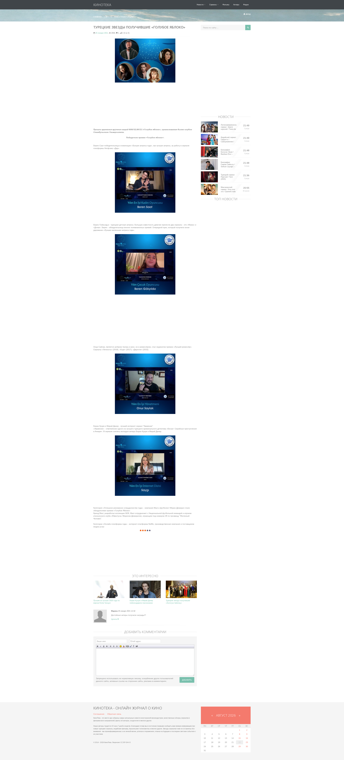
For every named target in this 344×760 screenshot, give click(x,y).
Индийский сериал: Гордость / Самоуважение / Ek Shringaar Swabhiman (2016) (228, 139)
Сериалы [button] (213, 5)
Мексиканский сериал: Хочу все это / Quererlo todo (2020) (228, 189)
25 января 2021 (102, 33)
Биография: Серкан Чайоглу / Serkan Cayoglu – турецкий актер (228, 164)
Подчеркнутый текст (103, 646)
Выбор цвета (123, 646)
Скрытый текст (127, 646)
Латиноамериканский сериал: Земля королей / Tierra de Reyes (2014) (228, 127)
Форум (246, 5)
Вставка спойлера (136, 646)
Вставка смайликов (120, 646)
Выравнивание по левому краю (110, 646)
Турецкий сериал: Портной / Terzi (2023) (228, 177)
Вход (248, 14)
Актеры (236, 5)
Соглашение (98, 714)
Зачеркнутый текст (106, 646)
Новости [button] (200, 5)
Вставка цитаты (130, 646)
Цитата (114, 619)
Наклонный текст (100, 646)
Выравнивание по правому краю (116, 646)
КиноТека (102, 4)
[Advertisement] (145, 104)
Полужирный (97, 646)
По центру (113, 646)
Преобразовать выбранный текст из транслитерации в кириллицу (133, 646)
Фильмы (226, 5)
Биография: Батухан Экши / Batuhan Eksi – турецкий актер (227, 152)
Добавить (187, 680)
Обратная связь (114, 714)
